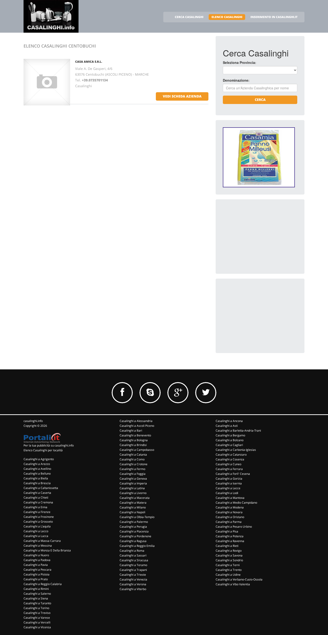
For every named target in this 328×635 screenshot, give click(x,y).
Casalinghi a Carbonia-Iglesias (236, 450)
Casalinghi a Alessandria (136, 421)
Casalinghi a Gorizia (229, 478)
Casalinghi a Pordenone (135, 536)
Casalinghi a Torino (36, 608)
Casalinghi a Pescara (37, 570)
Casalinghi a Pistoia (36, 574)
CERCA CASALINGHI (189, 17)
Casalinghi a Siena (36, 598)
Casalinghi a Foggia (133, 474)
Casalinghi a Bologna (134, 440)
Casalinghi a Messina (38, 545)
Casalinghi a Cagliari (229, 445)
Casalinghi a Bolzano (229, 440)
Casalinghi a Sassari (133, 555)
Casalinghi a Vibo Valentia (233, 584)
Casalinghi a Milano (133, 507)
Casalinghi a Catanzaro (231, 454)
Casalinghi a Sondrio (229, 560)
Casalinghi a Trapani (133, 570)
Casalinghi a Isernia (229, 483)
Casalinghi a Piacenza (134, 531)
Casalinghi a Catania (133, 454)
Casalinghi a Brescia (37, 483)
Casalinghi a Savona (229, 555)
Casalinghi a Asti (227, 426)
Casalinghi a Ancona (229, 421)
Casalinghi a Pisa (227, 531)
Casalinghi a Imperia (133, 483)
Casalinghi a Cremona (38, 502)
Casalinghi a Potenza (229, 536)
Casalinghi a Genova (133, 478)
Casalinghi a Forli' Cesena (233, 474)
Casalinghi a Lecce (228, 488)
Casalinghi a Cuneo (228, 464)
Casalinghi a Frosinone (39, 517)
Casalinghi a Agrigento (39, 459)
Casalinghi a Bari (131, 430)
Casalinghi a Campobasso (137, 450)
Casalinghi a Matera (133, 503)
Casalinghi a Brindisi (133, 445)
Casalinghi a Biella (36, 478)
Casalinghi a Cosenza (230, 459)
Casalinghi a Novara (229, 512)
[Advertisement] (259, 237)
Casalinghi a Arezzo (37, 464)
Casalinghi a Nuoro (36, 555)
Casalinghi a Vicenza (37, 627)
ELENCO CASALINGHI (227, 17)
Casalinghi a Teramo (133, 565)
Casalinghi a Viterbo (133, 589)
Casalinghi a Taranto (37, 603)
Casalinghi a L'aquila (37, 526)
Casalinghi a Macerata (135, 498)
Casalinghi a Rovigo (229, 551)
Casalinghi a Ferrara (229, 469)
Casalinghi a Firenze (37, 512)
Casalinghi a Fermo (132, 469)
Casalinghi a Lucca (36, 536)
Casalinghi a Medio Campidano (236, 503)
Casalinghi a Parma (229, 522)
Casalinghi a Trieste (133, 575)
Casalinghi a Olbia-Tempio (137, 517)
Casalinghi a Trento (229, 570)
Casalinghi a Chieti (36, 497)
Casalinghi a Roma (132, 551)
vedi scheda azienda (182, 96)
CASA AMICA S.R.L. (88, 62)
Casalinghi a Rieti (227, 546)
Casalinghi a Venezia (133, 579)
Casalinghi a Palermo (134, 522)
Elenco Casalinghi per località (43, 450)
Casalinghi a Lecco (36, 531)
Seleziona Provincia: (239, 62)
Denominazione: (236, 80)
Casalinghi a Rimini (36, 589)
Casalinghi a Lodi (227, 493)
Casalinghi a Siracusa (134, 560)
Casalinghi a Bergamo (230, 435)
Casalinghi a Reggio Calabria (43, 584)
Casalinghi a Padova (37, 560)
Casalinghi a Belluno (37, 473)
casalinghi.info (33, 421)
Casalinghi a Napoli (132, 512)
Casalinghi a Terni (228, 565)
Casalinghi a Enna (35, 507)
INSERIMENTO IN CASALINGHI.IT (274, 17)
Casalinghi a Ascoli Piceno (137, 426)
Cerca (260, 99)
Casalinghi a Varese (37, 618)
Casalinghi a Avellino (37, 469)
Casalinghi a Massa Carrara (42, 541)
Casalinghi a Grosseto (38, 521)
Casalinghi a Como (132, 459)
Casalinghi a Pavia (36, 565)
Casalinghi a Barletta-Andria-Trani (238, 430)
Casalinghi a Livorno (133, 493)
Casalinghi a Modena (230, 507)
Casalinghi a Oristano (230, 517)
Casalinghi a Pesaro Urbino (234, 527)
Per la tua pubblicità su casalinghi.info (49, 445)
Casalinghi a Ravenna (230, 541)
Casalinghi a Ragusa (133, 541)
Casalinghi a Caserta (37, 493)
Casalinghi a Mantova (230, 498)
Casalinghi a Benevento (135, 435)
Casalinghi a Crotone (133, 464)
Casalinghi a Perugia (133, 527)
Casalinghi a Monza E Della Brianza (47, 550)
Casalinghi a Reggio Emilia (137, 546)
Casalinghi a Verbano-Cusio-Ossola (239, 579)
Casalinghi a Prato (36, 579)
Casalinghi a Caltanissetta (41, 488)
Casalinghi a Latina (132, 488)
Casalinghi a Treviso (37, 613)
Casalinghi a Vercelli (37, 622)
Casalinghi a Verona (133, 584)
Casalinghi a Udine (228, 575)
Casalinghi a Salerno (37, 594)
